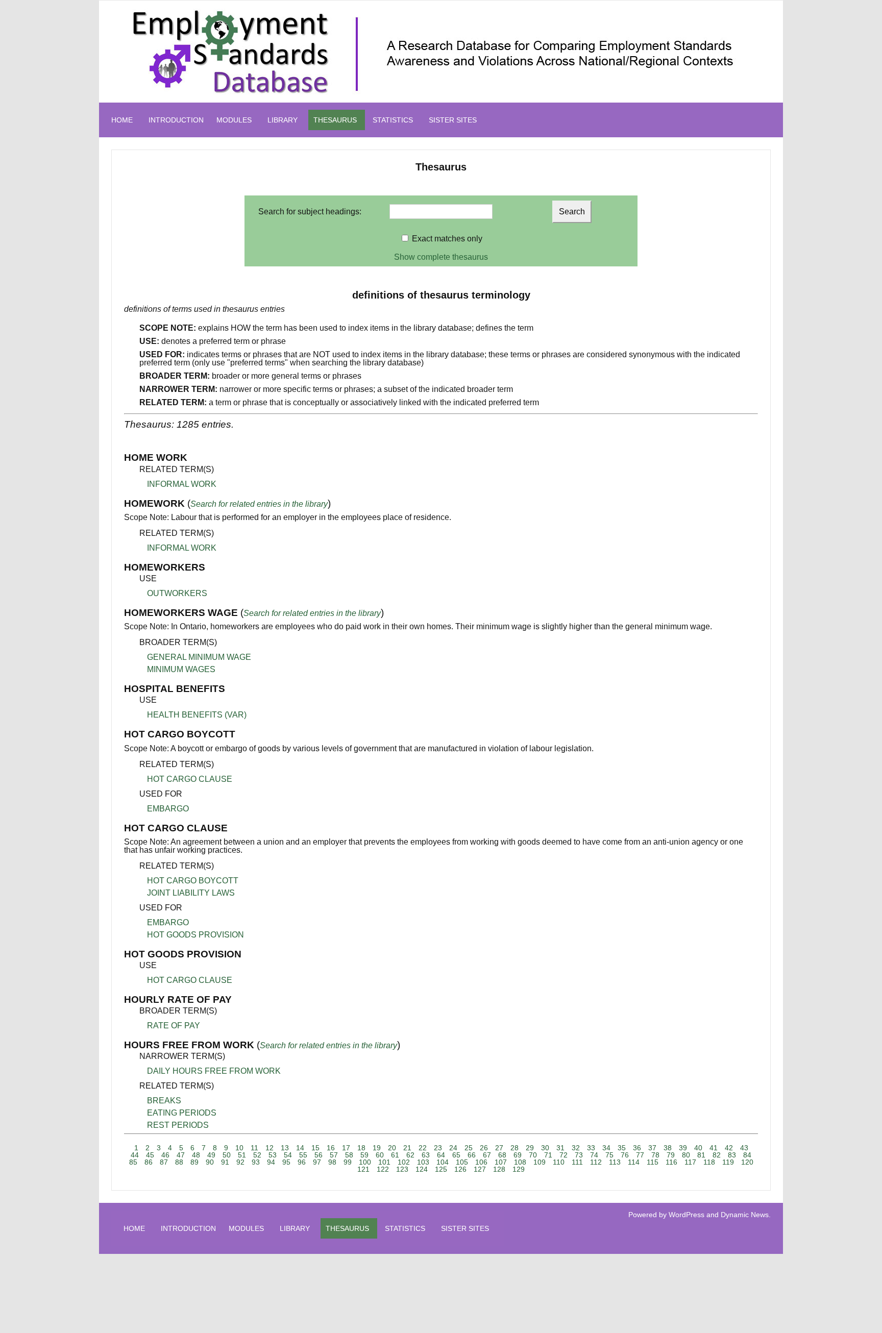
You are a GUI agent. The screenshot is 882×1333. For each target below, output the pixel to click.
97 (317, 1162)
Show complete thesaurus (441, 257)
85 (133, 1162)
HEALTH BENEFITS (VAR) (197, 714)
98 (332, 1162)
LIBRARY (282, 120)
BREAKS (164, 1100)
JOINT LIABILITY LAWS (191, 892)
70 (533, 1155)
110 (559, 1162)
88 (179, 1162)
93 (256, 1162)
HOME (122, 120)
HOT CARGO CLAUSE (189, 779)
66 (472, 1155)
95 (286, 1162)
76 (625, 1155)
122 (383, 1169)
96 (302, 1162)
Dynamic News (745, 1215)
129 (518, 1169)
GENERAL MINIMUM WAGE (199, 657)
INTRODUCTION (176, 120)
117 (690, 1162)
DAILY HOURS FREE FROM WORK (214, 1071)
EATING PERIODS (181, 1112)
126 (460, 1169)
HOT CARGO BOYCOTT (192, 880)
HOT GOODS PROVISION (195, 934)
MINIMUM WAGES (181, 669)
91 (225, 1162)
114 (634, 1162)
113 (615, 1162)
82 (717, 1155)
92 (240, 1162)
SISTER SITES (453, 120)
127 (480, 1169)
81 (701, 1155)
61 (395, 1155)
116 (671, 1162)
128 (499, 1169)
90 (210, 1162)
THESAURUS (335, 120)
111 (577, 1162)
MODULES (234, 120)
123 (402, 1169)
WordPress (686, 1215)
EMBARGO (168, 808)
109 (539, 1162)
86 (148, 1162)
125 (441, 1169)
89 (194, 1162)
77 (640, 1155)
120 (747, 1162)
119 (728, 1162)
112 (596, 1162)
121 (363, 1169)
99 (348, 1162)
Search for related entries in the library (259, 504)
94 (271, 1162)
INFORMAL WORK (181, 484)
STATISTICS (393, 120)
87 (164, 1162)
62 (410, 1155)
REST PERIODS (178, 1125)
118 (709, 1162)
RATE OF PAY (173, 1025)
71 (548, 1155)
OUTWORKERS (177, 593)
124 (421, 1169)
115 (652, 1162)
